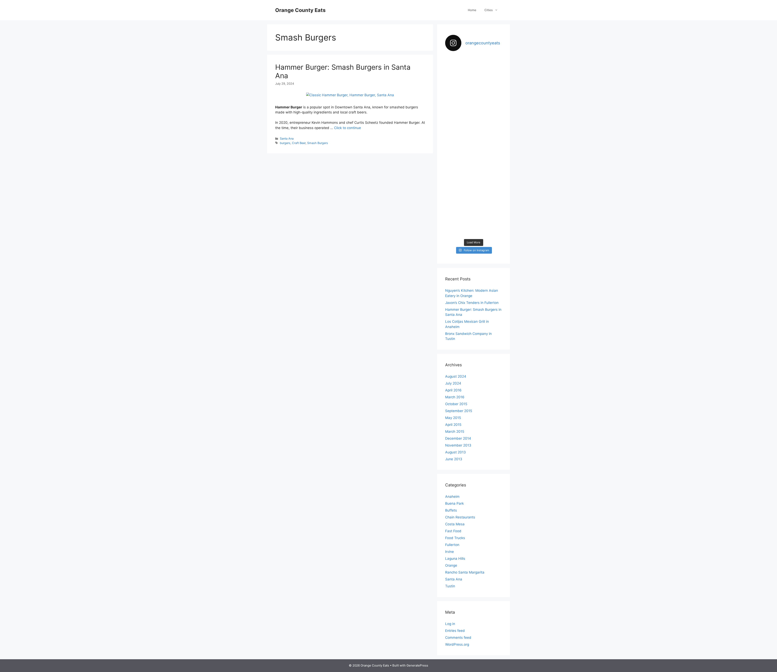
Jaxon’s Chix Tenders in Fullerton (472, 303)
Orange (451, 565)
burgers (285, 143)
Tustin (450, 586)
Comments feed (458, 638)
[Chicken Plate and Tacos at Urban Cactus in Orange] (454, 178)
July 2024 (453, 383)
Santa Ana (287, 138)
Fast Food (453, 531)
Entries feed (455, 631)
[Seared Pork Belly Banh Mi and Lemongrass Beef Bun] (493, 199)
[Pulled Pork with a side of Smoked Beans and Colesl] (473, 84)
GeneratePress (417, 665)
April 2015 (453, 425)
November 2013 (458, 445)
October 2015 (456, 404)
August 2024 (455, 376)
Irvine (449, 552)
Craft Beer (299, 143)
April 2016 (453, 390)
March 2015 (454, 431)
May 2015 (453, 418)
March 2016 (454, 397)
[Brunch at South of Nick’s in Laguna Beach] (493, 143)
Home (472, 10)
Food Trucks (455, 538)
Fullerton (452, 545)
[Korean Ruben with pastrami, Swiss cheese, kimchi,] (493, 92)
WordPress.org (457, 644)
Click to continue (347, 128)
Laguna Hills (455, 559)
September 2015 (458, 411)
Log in (450, 624)
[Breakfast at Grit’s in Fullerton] (473, 173)
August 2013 (455, 452)
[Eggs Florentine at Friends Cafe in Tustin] (454, 69)
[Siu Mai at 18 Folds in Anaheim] (473, 140)
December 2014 (458, 438)
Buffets (451, 510)
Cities (488, 10)
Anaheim (452, 497)
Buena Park (454, 503)
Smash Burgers (317, 143)
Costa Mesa (455, 524)
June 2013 (453, 459)
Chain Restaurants (460, 517)
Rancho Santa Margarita (464, 572)
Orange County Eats (300, 10)
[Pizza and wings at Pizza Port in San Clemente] (454, 145)
